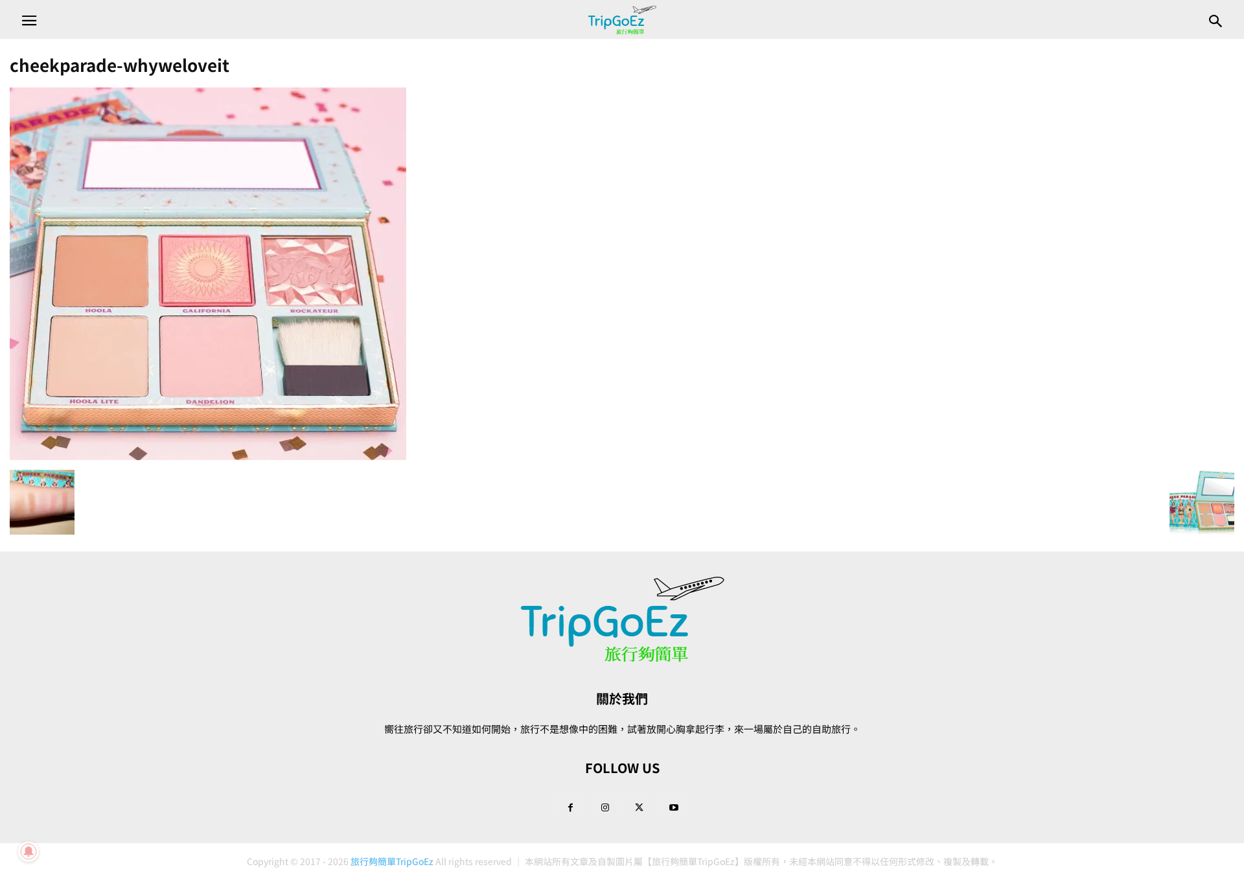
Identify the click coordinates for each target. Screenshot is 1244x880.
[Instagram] (605, 807)
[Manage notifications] (28, 851)
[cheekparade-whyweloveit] (208, 456)
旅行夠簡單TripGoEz (392, 861)
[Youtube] (674, 807)
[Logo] (622, 659)
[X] (639, 807)
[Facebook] (571, 807)
